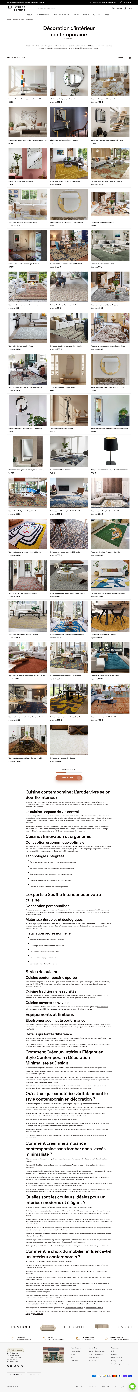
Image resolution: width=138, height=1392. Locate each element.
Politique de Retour (117, 1361)
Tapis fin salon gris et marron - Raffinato (23, 593)
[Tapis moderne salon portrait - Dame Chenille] (28, 534)
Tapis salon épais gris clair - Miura (21, 346)
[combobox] (68, 8)
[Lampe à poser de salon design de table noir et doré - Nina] (110, 451)
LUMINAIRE (96, 15)
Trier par (10, 58)
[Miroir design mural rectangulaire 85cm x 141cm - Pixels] (28, 122)
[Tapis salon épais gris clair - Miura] (28, 328)
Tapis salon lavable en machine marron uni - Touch (27, 676)
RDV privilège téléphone (96, 1351)
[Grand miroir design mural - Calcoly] (69, 369)
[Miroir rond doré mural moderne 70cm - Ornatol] (110, 369)
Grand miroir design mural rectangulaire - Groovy (26, 470)
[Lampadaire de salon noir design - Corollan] (28, 245)
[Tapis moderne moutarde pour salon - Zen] (69, 163)
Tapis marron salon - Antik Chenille (104, 717)
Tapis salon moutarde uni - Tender (103, 634)
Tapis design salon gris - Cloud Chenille (105, 511)
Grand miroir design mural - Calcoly (62, 387)
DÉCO (107, 15)
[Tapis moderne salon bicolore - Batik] (110, 81)
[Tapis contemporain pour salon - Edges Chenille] (69, 616)
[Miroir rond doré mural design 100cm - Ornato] (69, 204)
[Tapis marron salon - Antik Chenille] (110, 699)
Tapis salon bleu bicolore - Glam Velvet (105, 676)
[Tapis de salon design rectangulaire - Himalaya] (28, 369)
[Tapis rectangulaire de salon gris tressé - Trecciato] (69, 575)
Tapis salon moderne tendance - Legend (23, 222)
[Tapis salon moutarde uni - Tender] (110, 616)
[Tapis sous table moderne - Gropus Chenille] (69, 699)
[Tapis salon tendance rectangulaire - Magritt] (69, 328)
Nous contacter (94, 1357)
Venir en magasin (17, 1350)
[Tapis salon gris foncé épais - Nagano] (110, 287)
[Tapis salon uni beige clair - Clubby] (69, 740)
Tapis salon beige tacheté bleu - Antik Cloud (66, 264)
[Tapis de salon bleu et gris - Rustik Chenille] (69, 493)
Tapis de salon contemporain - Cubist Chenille (108, 593)
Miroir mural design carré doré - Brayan (64, 140)
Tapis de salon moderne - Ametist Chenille (106, 181)
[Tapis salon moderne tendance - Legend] (28, 204)
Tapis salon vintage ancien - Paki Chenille (65, 552)
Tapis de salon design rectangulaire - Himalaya (25, 387)
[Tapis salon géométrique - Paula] (110, 204)
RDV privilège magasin (96, 1354)
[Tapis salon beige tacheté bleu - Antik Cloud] (69, 245)
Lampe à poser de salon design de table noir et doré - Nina (112, 470)
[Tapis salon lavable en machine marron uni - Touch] (28, 657)
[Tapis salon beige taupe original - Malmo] (28, 616)
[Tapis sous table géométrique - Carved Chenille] (28, 740)
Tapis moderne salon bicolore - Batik (104, 99)
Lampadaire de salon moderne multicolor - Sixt (25, 99)
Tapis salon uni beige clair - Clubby (62, 758)
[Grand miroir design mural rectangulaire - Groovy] (28, 451)
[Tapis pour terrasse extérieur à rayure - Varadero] (28, 287)
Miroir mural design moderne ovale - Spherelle (25, 428)
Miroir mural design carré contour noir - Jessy (107, 140)
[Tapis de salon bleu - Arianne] (69, 451)
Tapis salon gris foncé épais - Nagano (104, 305)
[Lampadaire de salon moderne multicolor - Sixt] (28, 81)
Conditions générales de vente (121, 1364)
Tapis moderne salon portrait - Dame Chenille (25, 552)
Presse (73, 1354)
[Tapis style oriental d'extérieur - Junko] (69, 287)
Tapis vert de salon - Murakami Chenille (105, 552)
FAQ (112, 1351)
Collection (74, 1361)
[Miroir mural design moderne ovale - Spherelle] (28, 410)
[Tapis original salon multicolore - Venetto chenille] (28, 699)
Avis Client (92, 1361)
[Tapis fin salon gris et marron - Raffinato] (28, 575)
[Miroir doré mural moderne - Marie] (28, 163)
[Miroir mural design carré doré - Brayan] (69, 122)
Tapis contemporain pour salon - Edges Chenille (67, 634)
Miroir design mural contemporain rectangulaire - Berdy (111, 428)
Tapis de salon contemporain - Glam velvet (65, 676)
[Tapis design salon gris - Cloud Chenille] (110, 493)
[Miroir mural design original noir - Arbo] (69, 81)
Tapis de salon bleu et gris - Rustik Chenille (65, 511)
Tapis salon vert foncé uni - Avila (102, 264)
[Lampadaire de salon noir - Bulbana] (69, 410)
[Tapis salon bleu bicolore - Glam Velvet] (110, 657)
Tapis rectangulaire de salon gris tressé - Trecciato (68, 593)
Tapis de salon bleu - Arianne (60, 470)
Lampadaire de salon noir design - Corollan (24, 264)
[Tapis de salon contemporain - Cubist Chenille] (110, 575)
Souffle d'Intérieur (15, 1387)
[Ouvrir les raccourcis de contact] (132, 1386)
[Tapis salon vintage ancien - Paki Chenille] (69, 534)
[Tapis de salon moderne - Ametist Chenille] (110, 163)
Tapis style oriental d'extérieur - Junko (63, 305)
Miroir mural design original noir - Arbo (64, 99)
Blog (72, 1357)
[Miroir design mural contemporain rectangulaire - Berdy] (110, 410)
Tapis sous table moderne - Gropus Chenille (65, 717)
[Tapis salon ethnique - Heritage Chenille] (28, 493)
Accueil (30, 15)
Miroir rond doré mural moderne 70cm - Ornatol (108, 387)
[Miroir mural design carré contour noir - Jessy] (110, 122)
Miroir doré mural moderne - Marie (21, 181)
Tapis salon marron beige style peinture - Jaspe (108, 346)
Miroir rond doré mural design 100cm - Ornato (66, 222)
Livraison (114, 1354)
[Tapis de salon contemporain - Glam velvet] (69, 657)
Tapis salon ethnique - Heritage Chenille (23, 511)
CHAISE (76, 15)
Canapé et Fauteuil (42, 15)
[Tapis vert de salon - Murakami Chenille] (110, 534)
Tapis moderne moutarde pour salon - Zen (65, 181)
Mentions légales (116, 1357)
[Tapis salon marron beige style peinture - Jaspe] (110, 328)
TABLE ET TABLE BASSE (61, 15)
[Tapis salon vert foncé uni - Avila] (110, 245)
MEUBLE (86, 15)
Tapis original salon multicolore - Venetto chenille (26, 717)
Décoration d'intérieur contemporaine (23, 19)
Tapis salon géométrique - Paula (102, 222)
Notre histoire (75, 1351)
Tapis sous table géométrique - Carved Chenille (25, 758)
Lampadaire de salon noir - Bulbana (62, 428)
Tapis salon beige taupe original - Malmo (23, 634)
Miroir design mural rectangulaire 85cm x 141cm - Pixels (28, 140)
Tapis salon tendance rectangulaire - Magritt (66, 346)
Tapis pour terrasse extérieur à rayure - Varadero (26, 305)
